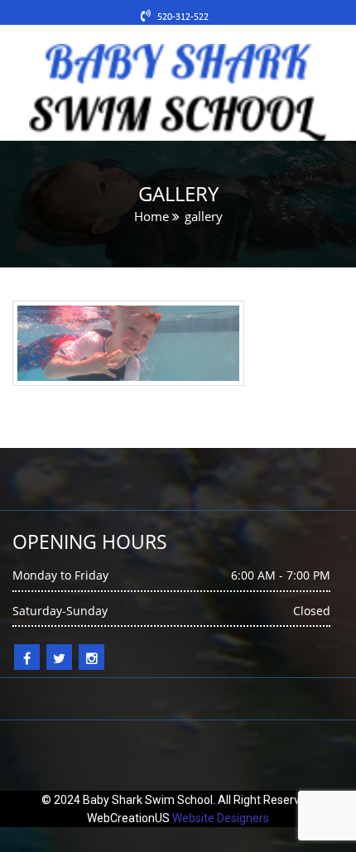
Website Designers (220, 818)
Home (151, 216)
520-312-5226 (186, 17)
